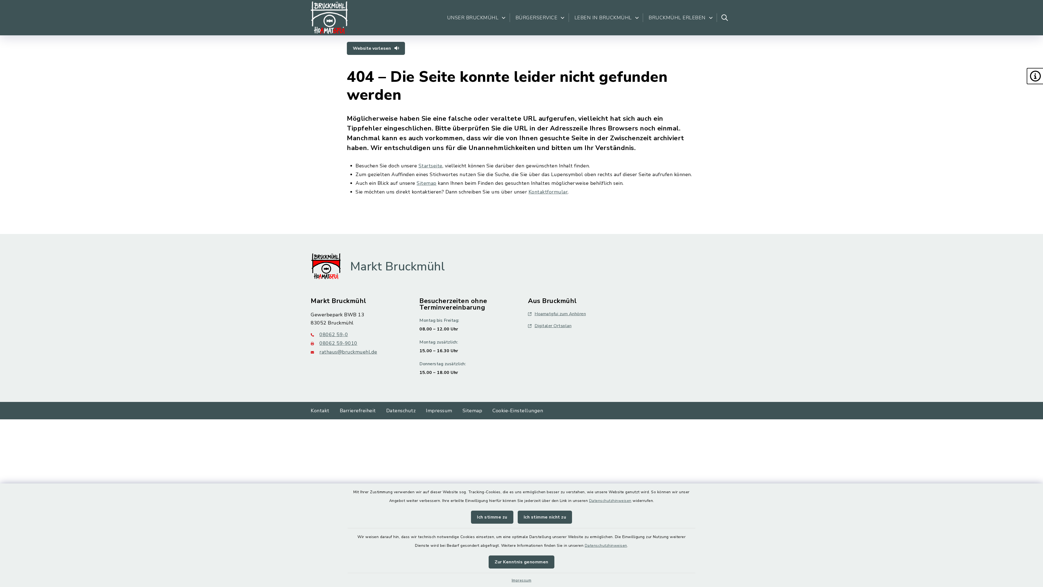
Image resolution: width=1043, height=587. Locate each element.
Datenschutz (401, 410)
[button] (1035, 76)
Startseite (430, 166)
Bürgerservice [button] (537, 17)
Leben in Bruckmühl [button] (603, 17)
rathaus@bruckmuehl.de (348, 352)
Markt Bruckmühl (397, 266)
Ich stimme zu (492, 517)
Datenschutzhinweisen (610, 500)
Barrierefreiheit (358, 410)
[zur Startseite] (329, 17)
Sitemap (426, 183)
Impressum (522, 580)
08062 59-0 (333, 334)
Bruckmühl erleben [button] (677, 17)
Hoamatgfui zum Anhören (560, 314)
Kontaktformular (548, 192)
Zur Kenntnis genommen (521, 562)
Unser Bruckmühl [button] (473, 17)
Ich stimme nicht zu (545, 517)
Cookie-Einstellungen (517, 410)
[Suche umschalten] (724, 17)
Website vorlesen (372, 48)
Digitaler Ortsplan (553, 326)
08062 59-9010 (338, 343)
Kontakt (320, 410)
